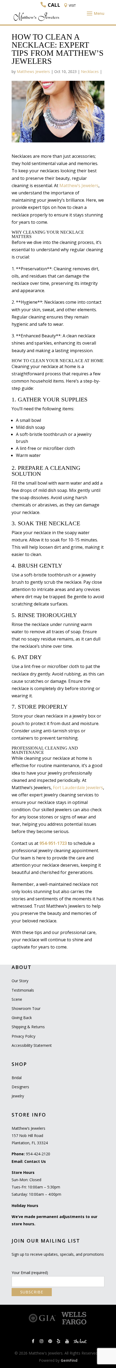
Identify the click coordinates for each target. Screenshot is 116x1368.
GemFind (69, 1360)
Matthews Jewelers (33, 71)
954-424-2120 (38, 1153)
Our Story (20, 980)
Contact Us (35, 1161)
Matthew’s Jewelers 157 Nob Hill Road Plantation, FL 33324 (30, 1135)
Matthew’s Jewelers (78, 185)
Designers (20, 1086)
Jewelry (18, 1095)
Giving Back (22, 1017)
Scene (17, 999)
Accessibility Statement (32, 1045)
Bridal (17, 1077)
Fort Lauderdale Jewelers (78, 787)
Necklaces (90, 71)
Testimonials (23, 990)
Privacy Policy (23, 1036)
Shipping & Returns (28, 1026)
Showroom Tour (26, 1008)
